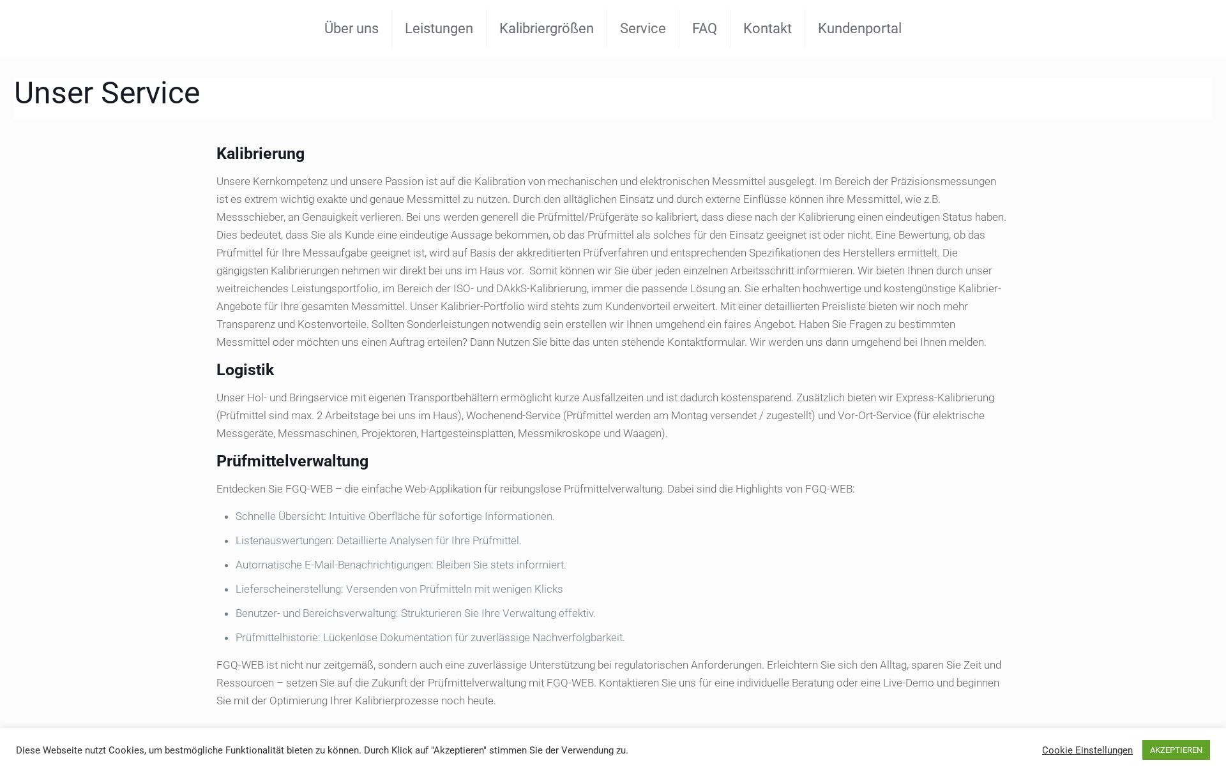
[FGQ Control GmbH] (46, 28)
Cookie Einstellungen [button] (1087, 750)
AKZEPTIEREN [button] (1176, 750)
